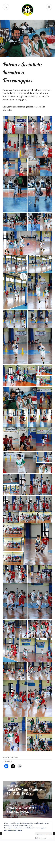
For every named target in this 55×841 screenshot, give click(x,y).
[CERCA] (6, 7)
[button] (9, 124)
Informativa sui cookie (13, 830)
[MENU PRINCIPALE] (49, 7)
